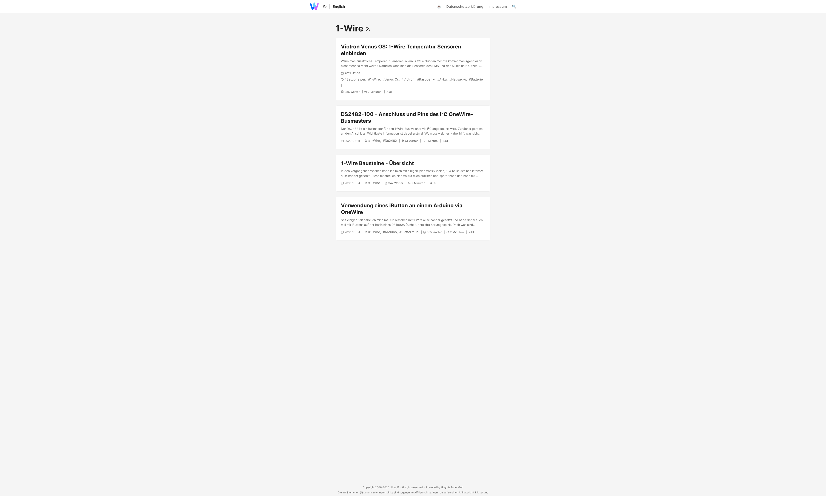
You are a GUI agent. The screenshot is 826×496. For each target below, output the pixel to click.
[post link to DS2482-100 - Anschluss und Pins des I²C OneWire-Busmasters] (413, 127)
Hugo (444, 487)
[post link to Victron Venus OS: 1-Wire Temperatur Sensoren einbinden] (413, 69)
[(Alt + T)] (324, 6)
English (339, 6)
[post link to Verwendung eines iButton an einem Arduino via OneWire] (413, 218)
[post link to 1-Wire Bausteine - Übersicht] (413, 173)
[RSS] (367, 28)
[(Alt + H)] (315, 6)
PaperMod (456, 487)
